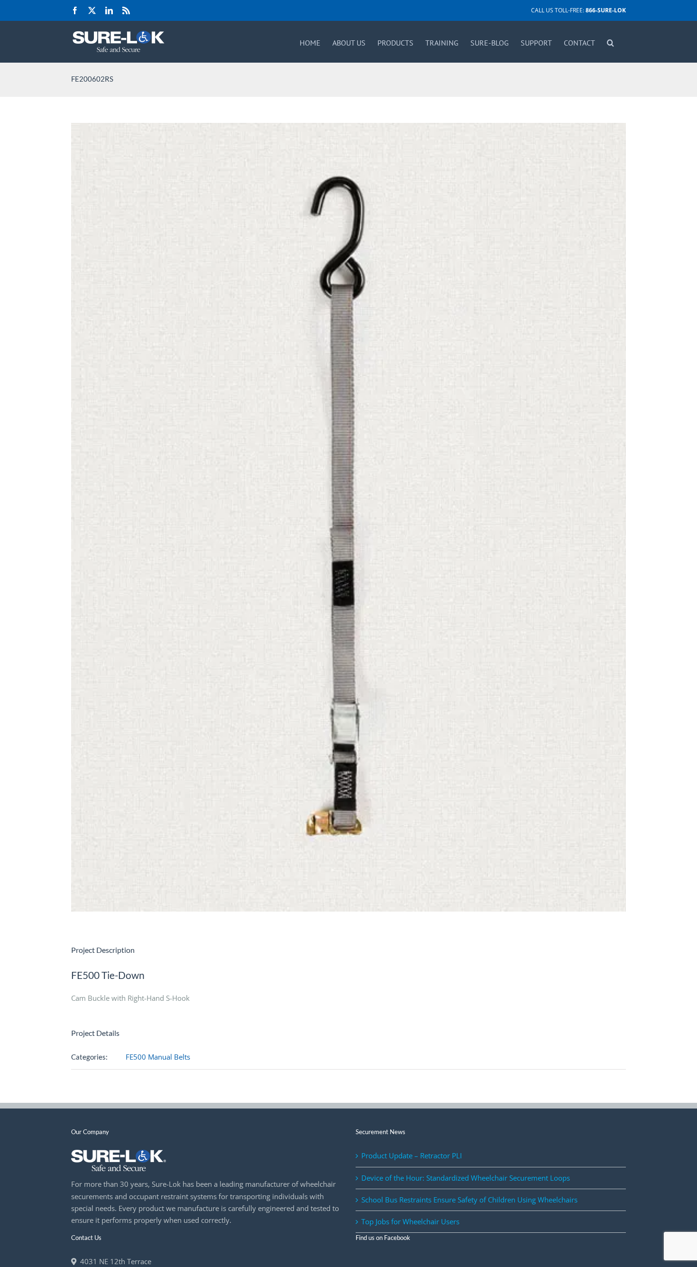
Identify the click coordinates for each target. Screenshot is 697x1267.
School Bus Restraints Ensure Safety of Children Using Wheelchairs (469, 1199)
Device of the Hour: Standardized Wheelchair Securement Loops (465, 1178)
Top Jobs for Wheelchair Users (410, 1221)
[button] (610, 41)
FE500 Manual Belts (158, 1057)
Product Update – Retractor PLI (411, 1155)
